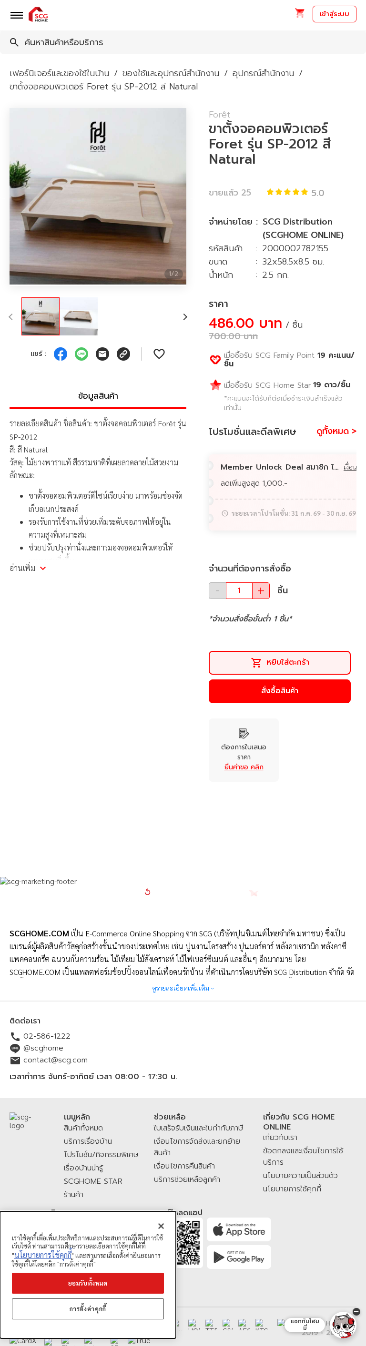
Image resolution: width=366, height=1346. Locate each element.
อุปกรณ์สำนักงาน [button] (263, 73)
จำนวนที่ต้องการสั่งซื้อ (250, 568)
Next (193, 197)
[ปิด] (161, 1226)
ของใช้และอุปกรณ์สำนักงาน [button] (170, 73)
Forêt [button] (219, 114)
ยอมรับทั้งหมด (88, 1283)
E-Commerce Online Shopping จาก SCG (148, 933)
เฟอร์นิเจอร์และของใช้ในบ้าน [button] (59, 73)
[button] (299, 16)
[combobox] (183, 42)
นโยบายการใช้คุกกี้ (42, 1255)
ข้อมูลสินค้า (98, 396)
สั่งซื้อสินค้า (279, 691)
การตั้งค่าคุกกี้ (88, 1309)
